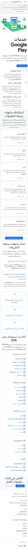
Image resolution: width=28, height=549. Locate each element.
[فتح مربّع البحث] (10, 2)
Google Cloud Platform (21, 531)
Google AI (24, 533)
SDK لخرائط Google (17, 362)
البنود (26, 542)
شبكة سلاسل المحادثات (17, 404)
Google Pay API (18, 365)
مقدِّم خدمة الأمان (19, 452)
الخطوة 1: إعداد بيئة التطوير (16, 261)
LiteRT (21, 397)
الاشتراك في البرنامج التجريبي (14, 328)
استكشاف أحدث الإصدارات (14, 315)
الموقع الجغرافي (21, 134)
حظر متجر (20, 422)
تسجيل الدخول (5, 1)
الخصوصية (21, 542)
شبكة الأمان (20, 448)
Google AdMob (18, 464)
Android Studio (23, 511)
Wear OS (20, 375)
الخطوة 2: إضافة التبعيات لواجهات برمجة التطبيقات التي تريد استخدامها (14, 276)
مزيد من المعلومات (22, 65)
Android (25, 523)
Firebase (25, 528)
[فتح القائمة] (25, 2)
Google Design (23, 505)
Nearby (20, 400)
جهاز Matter (19, 390)
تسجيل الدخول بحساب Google (15, 425)
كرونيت (21, 415)
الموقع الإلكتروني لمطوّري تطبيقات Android (18, 502)
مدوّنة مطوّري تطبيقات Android (20, 493)
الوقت (21, 432)
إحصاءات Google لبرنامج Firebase (14, 467)
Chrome (25, 526)
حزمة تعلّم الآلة (21, 186)
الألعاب (24, 167)
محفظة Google (21, 221)
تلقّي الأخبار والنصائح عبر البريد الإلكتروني (19, 496)
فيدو (21, 445)
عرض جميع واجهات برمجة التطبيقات (14, 238)
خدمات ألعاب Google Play (16, 372)
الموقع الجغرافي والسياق (17, 429)
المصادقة (23, 204)
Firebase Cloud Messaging (15, 419)
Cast (24, 151)
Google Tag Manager (16, 470)
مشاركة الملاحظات (8, 486)
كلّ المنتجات (24, 535)
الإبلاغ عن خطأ (20, 486)
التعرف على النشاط (18, 387)
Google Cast (19, 359)
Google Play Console (22, 514)
